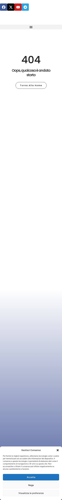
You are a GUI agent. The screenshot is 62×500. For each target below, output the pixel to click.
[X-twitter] (10, 7)
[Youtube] (18, 7)
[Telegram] (25, 7)
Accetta (31, 477)
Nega (31, 485)
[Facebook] (3, 7)
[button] (57, 450)
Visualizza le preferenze (31, 493)
